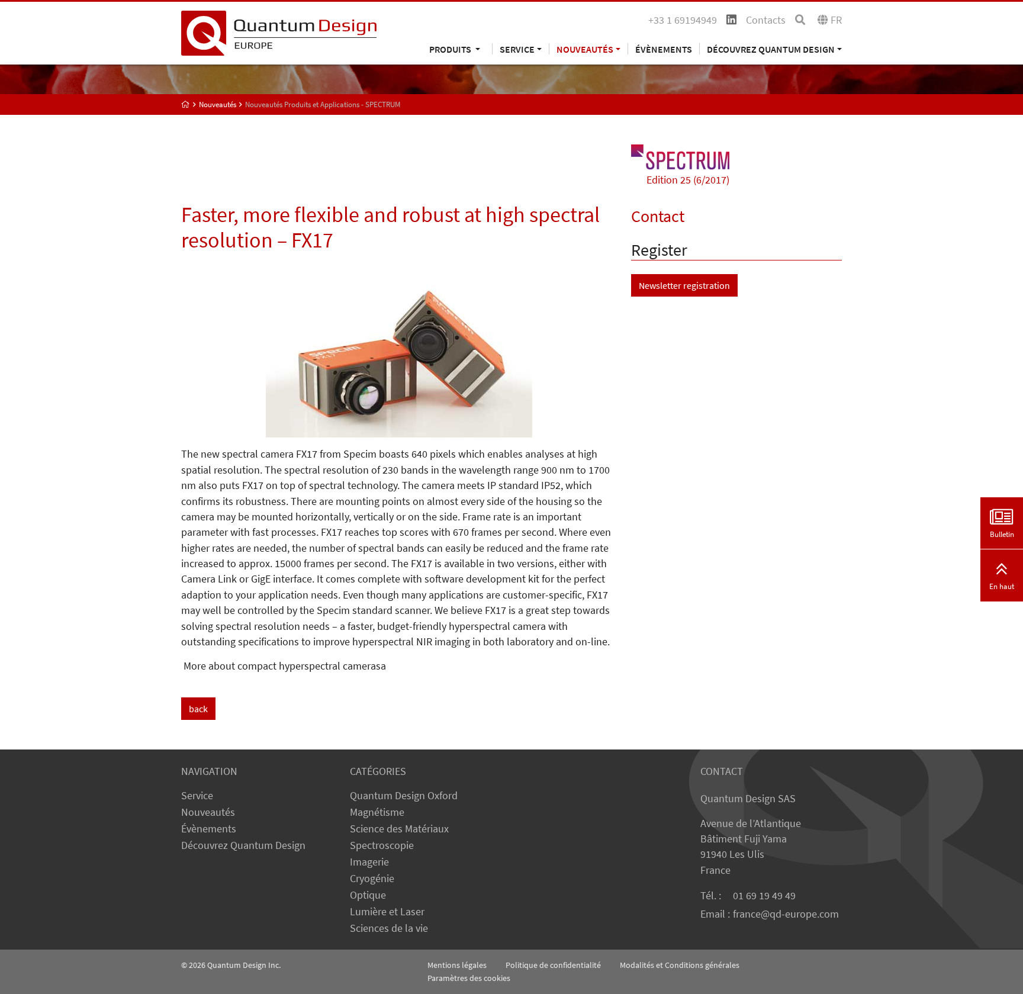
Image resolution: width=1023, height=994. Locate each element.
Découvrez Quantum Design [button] (771, 48)
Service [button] (517, 48)
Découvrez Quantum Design (243, 845)
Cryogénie (372, 878)
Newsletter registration (684, 285)
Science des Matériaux (399, 828)
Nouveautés (208, 812)
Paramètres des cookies (468, 978)
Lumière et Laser (387, 911)
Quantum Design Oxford (404, 795)
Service (197, 795)
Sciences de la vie (389, 928)
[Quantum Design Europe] (185, 104)
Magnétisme (377, 812)
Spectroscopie (382, 845)
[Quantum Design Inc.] (279, 31)
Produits (451, 48)
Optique (368, 895)
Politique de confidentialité (553, 965)
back (198, 709)
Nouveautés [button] (584, 48)
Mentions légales (457, 965)
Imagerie (369, 861)
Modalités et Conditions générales (679, 965)
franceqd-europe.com (786, 914)
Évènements (663, 48)
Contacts (766, 20)
